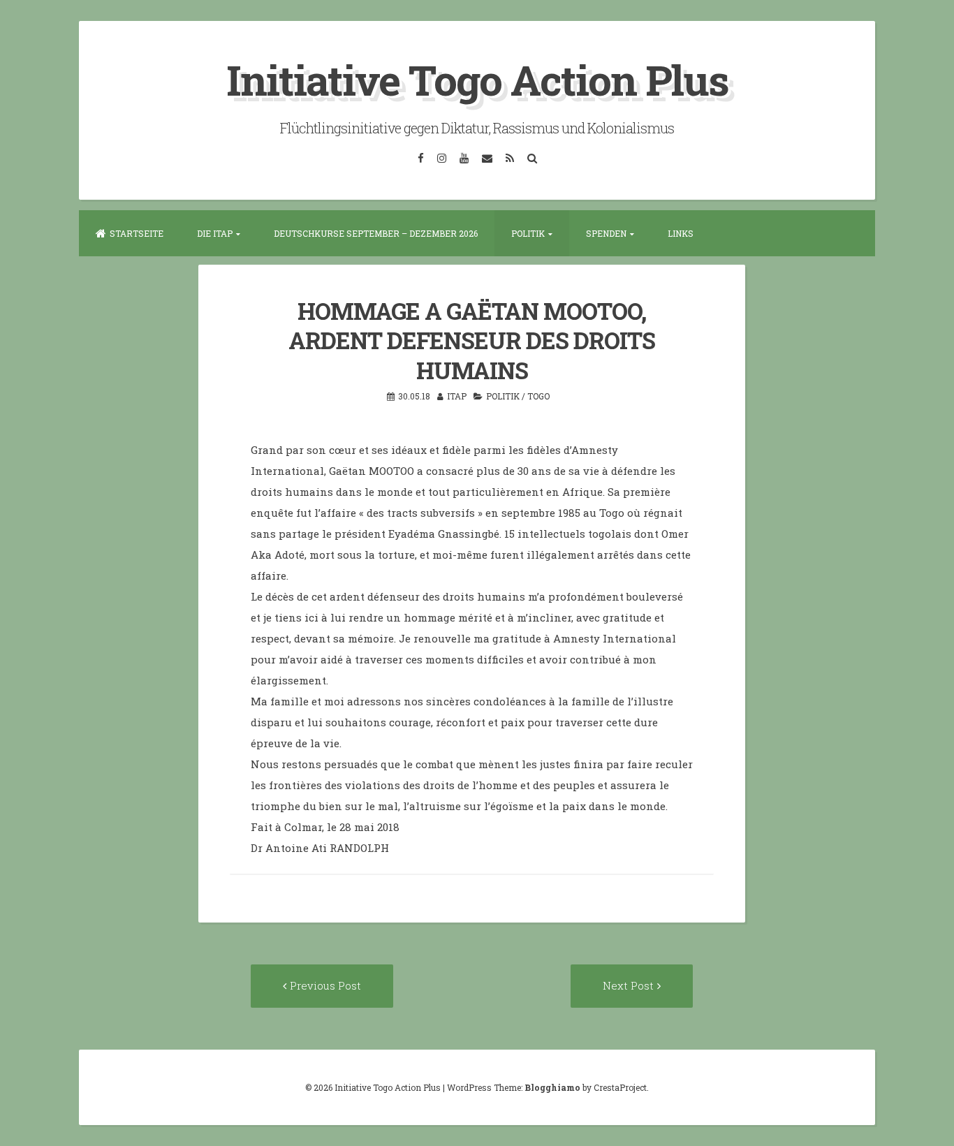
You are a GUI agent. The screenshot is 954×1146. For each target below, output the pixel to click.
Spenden (606, 233)
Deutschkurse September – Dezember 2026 (376, 233)
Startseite (136, 233)
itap (457, 396)
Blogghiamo (552, 1087)
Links (681, 233)
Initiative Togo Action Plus (477, 79)
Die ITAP (215, 233)
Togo (538, 396)
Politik (528, 233)
